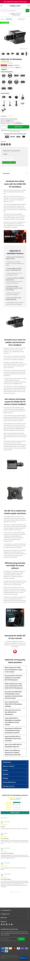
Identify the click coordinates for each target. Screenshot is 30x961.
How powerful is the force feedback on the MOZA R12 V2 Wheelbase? (13, 678)
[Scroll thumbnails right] (28, 53)
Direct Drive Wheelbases (9, 19)
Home (2, 19)
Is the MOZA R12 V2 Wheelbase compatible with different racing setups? (13, 721)
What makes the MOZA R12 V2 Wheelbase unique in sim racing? (13, 670)
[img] (4, 824)
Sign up (21, 939)
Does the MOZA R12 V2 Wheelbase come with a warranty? (13, 739)
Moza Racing (5, 61)
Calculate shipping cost (9, 162)
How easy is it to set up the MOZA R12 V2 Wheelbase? (13, 712)
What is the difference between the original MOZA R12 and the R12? (13, 753)
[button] (4, 63)
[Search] (27, 10)
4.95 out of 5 (19, 798)
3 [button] (15, 892)
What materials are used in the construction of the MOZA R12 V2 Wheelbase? (14, 686)
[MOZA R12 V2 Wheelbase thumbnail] (3, 53)
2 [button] (13, 892)
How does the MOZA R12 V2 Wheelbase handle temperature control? (13, 730)
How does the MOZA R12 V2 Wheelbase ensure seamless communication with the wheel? (13, 695)
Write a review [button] (15, 812)
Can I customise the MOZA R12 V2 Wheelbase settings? (13, 704)
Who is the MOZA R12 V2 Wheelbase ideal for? (13, 745)
